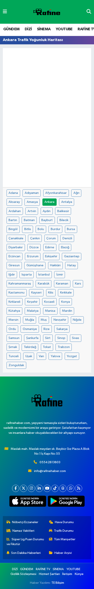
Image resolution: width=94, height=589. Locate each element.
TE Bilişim (57, 582)
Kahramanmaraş (20, 283)
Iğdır (12, 274)
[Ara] (89, 12)
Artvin (32, 211)
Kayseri (36, 292)
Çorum (51, 238)
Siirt (47, 338)
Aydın (46, 211)
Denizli (67, 238)
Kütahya (14, 310)
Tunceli (14, 356)
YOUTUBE (64, 29)
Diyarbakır (16, 247)
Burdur (55, 229)
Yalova (55, 356)
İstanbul (44, 274)
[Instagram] (31, 488)
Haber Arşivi (63, 553)
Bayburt (47, 220)
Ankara (49, 202)
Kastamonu (16, 292)
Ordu (12, 329)
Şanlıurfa (32, 338)
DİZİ (28, 29)
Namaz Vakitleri (23, 530)
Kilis (50, 292)
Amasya (32, 202)
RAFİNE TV (43, 569)
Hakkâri (55, 265)
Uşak (28, 356)
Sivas (75, 338)
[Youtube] (47, 488)
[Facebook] (15, 488)
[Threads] (62, 488)
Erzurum (32, 256)
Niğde (77, 319)
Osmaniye (30, 329)
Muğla (29, 319)
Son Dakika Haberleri (26, 553)
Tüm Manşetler (64, 539)
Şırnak (13, 347)
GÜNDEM (11, 29)
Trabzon (64, 347)
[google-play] (66, 502)
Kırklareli (14, 301)
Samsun (14, 338)
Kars (78, 283)
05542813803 (50, 462)
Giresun (14, 265)
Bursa (71, 229)
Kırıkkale (66, 292)
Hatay (71, 265)
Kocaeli (49, 301)
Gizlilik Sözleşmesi (23, 574)
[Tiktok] (55, 488)
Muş (44, 319)
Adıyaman (32, 193)
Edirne (49, 247)
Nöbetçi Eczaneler (25, 522)
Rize (47, 329)
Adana (13, 193)
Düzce (34, 247)
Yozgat (72, 356)
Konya (65, 301)
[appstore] (28, 502)
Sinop (61, 338)
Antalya (66, 202)
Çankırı (35, 238)
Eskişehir (51, 256)
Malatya (32, 310)
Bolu (41, 229)
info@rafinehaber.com (50, 471)
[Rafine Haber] (47, 12)
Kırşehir (32, 301)
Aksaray (14, 202)
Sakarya (62, 329)
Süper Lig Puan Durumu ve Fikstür (25, 542)
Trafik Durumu (63, 530)
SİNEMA (43, 29)
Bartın (13, 220)
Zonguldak (16, 365)
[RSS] (78, 488)
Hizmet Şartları (49, 574)
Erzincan (14, 256)
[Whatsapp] (70, 488)
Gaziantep (71, 256)
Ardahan (15, 211)
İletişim (67, 574)
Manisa (50, 310)
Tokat (47, 347)
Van (41, 356)
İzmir (59, 274)
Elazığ (65, 247)
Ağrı (76, 193)
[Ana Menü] (5, 12)
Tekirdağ (30, 347)
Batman (29, 220)
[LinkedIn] (39, 488)
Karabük (43, 283)
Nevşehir (60, 319)
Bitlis (27, 229)
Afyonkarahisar (56, 193)
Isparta (27, 274)
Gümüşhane (35, 265)
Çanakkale (16, 238)
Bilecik (63, 220)
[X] (23, 488)
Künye (79, 574)
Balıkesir (63, 211)
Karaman (62, 283)
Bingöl (13, 229)
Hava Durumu (64, 522)
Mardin (67, 310)
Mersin (13, 319)
